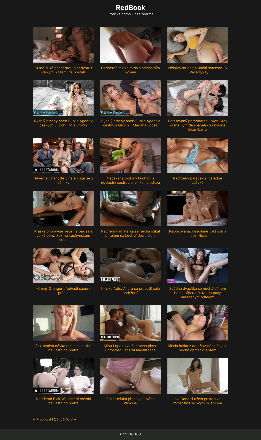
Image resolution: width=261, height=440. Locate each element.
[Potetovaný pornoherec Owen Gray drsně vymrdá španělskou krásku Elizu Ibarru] (197, 113)
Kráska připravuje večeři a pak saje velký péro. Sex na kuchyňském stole (63, 235)
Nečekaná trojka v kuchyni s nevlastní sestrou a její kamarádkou (130, 180)
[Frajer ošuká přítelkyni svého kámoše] (130, 391)
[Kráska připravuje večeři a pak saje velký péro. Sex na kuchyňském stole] (63, 224)
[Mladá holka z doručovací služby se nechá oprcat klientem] (197, 338)
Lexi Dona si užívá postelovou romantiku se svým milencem (198, 401)
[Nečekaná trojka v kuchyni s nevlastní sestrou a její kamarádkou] (130, 171)
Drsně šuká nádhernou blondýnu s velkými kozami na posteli (63, 70)
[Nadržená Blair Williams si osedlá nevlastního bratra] (63, 391)
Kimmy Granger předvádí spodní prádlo (63, 290)
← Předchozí (42, 419)
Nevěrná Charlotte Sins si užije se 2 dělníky (63, 180)
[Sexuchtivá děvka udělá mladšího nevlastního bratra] (63, 338)
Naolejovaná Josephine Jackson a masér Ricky (197, 233)
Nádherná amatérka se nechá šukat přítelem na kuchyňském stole (130, 233)
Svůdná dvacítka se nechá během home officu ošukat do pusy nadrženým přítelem (197, 292)
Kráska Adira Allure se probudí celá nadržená (130, 290)
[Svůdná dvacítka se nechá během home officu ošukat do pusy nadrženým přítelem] (197, 281)
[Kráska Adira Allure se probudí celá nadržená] (130, 281)
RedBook (130, 7)
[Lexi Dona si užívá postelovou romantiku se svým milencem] (197, 391)
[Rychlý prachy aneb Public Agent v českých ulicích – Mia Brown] (63, 113)
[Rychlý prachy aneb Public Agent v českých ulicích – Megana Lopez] (130, 113)
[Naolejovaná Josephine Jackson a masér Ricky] (197, 224)
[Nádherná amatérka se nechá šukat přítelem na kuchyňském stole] (130, 224)
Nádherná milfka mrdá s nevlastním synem (130, 70)
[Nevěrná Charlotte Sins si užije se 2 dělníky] (63, 171)
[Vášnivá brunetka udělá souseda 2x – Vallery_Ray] (197, 60)
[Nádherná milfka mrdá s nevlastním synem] (130, 60)
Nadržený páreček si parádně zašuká (197, 180)
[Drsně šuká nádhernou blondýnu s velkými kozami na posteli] (63, 60)
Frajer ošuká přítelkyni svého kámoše (130, 401)
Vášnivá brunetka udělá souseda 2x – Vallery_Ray (197, 70)
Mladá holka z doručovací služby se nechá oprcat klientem (197, 348)
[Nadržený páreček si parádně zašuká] (197, 171)
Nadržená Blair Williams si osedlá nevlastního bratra (63, 401)
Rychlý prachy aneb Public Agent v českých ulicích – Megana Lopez (130, 123)
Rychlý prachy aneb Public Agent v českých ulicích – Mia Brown (63, 123)
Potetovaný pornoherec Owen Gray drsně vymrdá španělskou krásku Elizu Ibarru (197, 125)
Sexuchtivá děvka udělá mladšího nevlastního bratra (63, 348)
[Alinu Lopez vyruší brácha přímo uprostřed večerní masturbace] (130, 338)
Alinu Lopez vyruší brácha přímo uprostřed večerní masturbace (130, 348)
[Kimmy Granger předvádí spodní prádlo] (63, 281)
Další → (71, 419)
